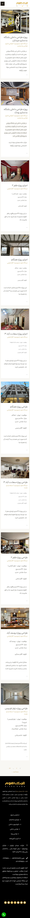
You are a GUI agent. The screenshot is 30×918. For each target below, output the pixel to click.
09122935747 (16, 858)
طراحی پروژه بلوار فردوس (16, 708)
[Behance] (22, 6)
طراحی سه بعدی (22, 46)
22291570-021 (20, 861)
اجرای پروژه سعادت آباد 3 (16, 334)
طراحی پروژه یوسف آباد (17, 633)
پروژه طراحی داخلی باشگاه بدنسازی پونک (16, 111)
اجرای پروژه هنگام (19, 260)
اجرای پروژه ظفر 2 (20, 185)
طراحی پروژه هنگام (19, 407)
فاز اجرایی (10, 189)
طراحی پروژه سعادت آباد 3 (15, 482)
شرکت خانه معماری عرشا (22, 791)
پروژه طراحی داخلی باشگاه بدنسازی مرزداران (16, 39)
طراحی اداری (9, 43)
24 (10, 768)
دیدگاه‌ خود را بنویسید (21, 43)
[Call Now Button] (4, 914)
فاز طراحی (10, 410)
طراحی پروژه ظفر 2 (19, 557)
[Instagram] (27, 6)
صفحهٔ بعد (15, 772)
